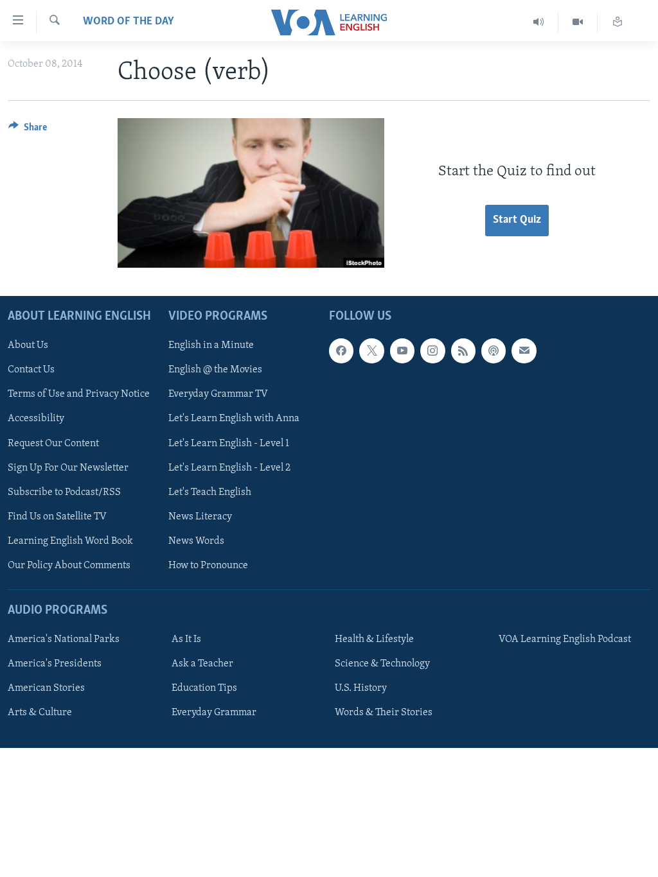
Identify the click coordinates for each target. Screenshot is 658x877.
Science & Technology (382, 664)
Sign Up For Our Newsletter (68, 467)
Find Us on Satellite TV (57, 516)
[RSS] (463, 350)
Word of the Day (128, 22)
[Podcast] (493, 350)
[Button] (27, 130)
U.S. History (361, 688)
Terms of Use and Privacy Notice (79, 394)
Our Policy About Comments (69, 565)
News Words (196, 540)
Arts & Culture (40, 713)
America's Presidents (55, 664)
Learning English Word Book (70, 540)
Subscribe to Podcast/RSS (64, 492)
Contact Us (31, 370)
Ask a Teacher (202, 664)
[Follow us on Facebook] (341, 350)
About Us (28, 345)
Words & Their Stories (383, 713)
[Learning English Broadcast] (538, 22)
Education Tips (204, 688)
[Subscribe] (523, 350)
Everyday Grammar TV (218, 394)
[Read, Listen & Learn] (617, 22)
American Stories (46, 688)
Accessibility (36, 418)
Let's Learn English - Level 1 (228, 443)
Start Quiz (517, 220)
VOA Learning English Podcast (565, 639)
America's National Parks (64, 639)
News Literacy (200, 516)
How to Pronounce (208, 565)
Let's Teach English (209, 492)
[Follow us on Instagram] (432, 350)
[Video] (578, 22)
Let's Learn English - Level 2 (229, 467)
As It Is (186, 639)
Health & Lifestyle (374, 639)
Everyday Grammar (214, 713)
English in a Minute (211, 345)
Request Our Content (53, 443)
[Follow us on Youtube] (402, 350)
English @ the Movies (215, 370)
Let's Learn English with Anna (233, 418)
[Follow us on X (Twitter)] (371, 350)
